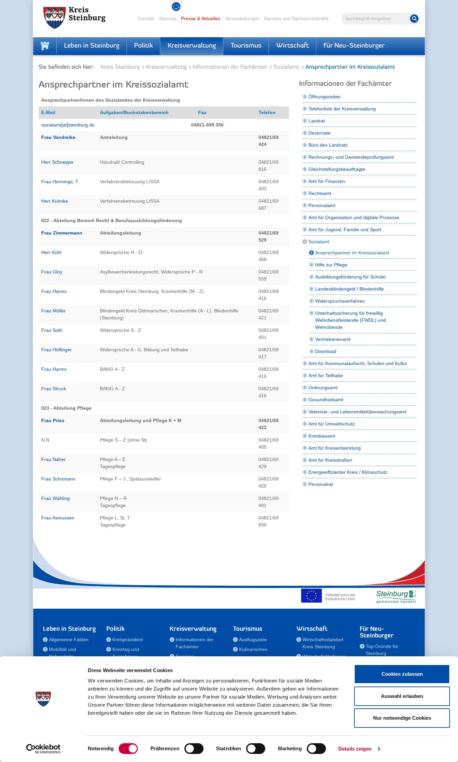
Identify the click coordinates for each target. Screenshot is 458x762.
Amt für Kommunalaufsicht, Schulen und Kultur (357, 363)
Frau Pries (52, 420)
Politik (143, 46)
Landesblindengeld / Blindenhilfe (349, 289)
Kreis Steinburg (120, 67)
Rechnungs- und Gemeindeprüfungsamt (351, 157)
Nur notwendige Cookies (402, 718)
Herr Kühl (51, 252)
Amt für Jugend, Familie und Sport (344, 229)
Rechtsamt (319, 193)
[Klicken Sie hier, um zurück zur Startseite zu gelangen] (45, 46)
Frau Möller (53, 310)
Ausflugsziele (253, 639)
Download (325, 351)
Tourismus (246, 46)
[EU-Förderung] (329, 596)
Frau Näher (53, 459)
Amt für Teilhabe (325, 375)
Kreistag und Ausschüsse (125, 653)
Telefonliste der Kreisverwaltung (342, 108)
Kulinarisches (253, 649)
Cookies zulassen (402, 674)
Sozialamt (286, 67)
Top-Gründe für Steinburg (382, 650)
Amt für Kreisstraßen (330, 460)
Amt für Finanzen (326, 181)
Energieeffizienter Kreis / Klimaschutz (347, 472)
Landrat (316, 120)
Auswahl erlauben (402, 696)
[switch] (194, 748)
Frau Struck (53, 388)
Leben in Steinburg (91, 46)
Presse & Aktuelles (200, 18)
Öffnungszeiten (324, 96)
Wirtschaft (292, 46)
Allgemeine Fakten (69, 639)
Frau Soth (51, 330)
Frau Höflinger (56, 349)
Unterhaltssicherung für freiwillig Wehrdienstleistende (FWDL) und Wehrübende (350, 320)
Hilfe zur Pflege (331, 264)
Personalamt (321, 205)
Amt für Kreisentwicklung (334, 448)
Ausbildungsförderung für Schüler (350, 277)
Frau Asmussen (57, 517)
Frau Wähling (55, 498)
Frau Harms (54, 291)
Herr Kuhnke (54, 201)
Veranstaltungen (242, 18)
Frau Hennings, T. (60, 181)
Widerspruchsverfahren (340, 301)
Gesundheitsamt (325, 399)
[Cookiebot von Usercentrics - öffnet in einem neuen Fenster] (43, 749)
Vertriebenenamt (332, 339)
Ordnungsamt (323, 387)
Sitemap (167, 18)
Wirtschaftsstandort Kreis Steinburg (322, 643)
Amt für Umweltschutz (331, 423)
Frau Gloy (51, 271)
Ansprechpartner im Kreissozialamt (352, 252)
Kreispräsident (127, 639)
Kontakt (146, 18)
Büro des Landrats (328, 145)
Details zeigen (354, 749)
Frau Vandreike (58, 137)
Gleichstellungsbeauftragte (336, 169)
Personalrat (320, 484)
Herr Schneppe (58, 162)
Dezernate (319, 133)
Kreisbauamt (321, 436)
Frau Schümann (58, 478)
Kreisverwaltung (192, 46)
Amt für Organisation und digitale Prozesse (353, 217)
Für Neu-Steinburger (354, 46)
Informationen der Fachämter (230, 67)
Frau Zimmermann (61, 233)
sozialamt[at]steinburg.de (68, 125)
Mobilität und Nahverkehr (62, 653)
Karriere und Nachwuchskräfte (296, 18)
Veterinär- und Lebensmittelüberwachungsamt (357, 411)
